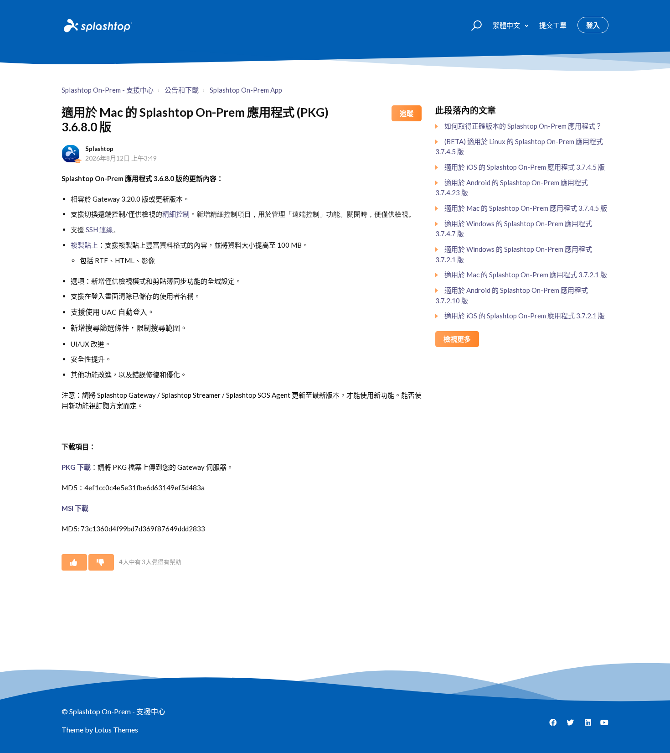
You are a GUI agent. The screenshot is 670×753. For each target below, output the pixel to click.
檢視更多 (457, 339)
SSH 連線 (99, 229)
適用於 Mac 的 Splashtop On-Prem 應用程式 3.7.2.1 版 (525, 274)
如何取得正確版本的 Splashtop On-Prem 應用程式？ (523, 126)
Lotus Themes (116, 729)
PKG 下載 (76, 467)
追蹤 (406, 113)
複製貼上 (84, 245)
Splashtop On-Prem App (246, 90)
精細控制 (176, 214)
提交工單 (553, 25)
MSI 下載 (75, 508)
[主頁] (97, 25)
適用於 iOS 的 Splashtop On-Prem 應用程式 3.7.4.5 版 (524, 167)
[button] (472, 24)
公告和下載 (182, 90)
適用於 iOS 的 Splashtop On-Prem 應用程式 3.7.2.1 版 (524, 316)
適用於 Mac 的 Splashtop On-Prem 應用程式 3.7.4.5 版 (525, 208)
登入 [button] (593, 25)
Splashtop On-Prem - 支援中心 (108, 90)
